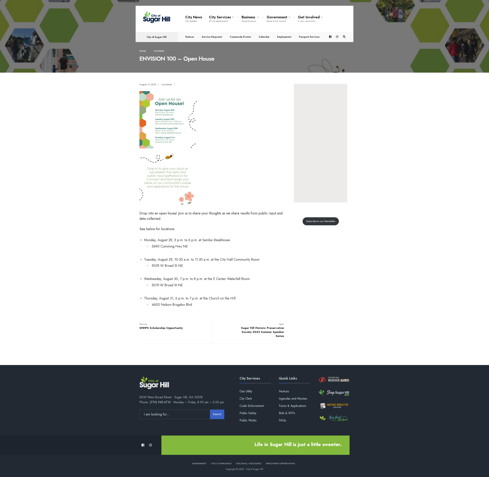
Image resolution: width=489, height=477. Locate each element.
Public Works (248, 420)
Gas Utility (246, 391)
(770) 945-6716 (160, 402)
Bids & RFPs (287, 413)
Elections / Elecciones (248, 463)
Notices (189, 37)
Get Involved (309, 19)
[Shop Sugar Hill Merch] (334, 392)
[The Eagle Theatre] (334, 418)
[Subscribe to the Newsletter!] (334, 405)
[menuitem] (221, 18)
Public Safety (248, 413)
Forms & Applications (292, 406)
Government (277, 19)
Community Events (240, 37)
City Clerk (246, 398)
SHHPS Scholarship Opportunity (161, 326)
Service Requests (212, 37)
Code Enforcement (252, 406)
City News (193, 19)
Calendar (264, 37)
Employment (284, 37)
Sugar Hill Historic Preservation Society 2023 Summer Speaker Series (262, 330)
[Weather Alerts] (334, 380)
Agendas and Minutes (293, 398)
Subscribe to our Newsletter (320, 221)
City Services (220, 19)
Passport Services (309, 37)
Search (217, 414)
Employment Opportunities (280, 463)
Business (249, 19)
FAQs (282, 420)
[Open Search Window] (344, 36)
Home (142, 50)
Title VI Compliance (221, 463)
